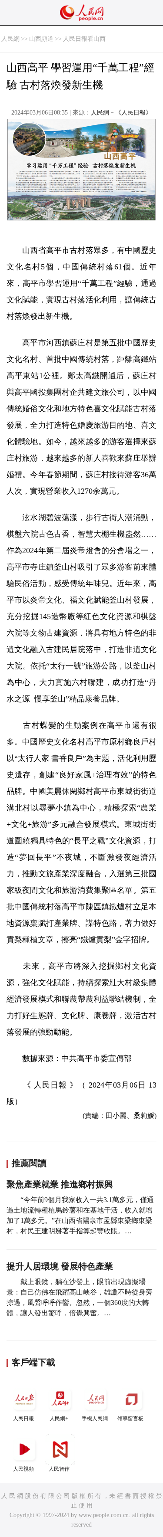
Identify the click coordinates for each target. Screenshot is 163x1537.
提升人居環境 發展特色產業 (60, 1266)
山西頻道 (41, 39)
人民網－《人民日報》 (121, 112)
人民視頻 (23, 1469)
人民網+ (59, 1419)
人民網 (10, 39)
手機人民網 (95, 1419)
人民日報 (23, 1419)
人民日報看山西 (84, 39)
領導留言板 (130, 1419)
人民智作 (59, 1469)
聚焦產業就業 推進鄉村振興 (60, 1184)
